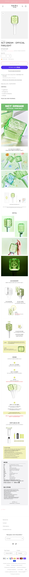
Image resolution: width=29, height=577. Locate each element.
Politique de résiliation (15, 574)
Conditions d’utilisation (21, 567)
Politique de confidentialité (10, 567)
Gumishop (8, 563)
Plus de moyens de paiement (14, 70)
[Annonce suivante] (26, 1)
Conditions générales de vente (11, 571)
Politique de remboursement (16, 565)
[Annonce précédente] (2, 1)
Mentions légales (22, 571)
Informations (6, 526)
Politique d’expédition (11, 569)
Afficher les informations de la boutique (12, 79)
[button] (2, 6)
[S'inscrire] (22, 538)
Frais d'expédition (10, 50)
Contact (5, 523)
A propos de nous (7, 529)
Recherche (5, 519)
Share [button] (3, 509)
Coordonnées (20, 569)
